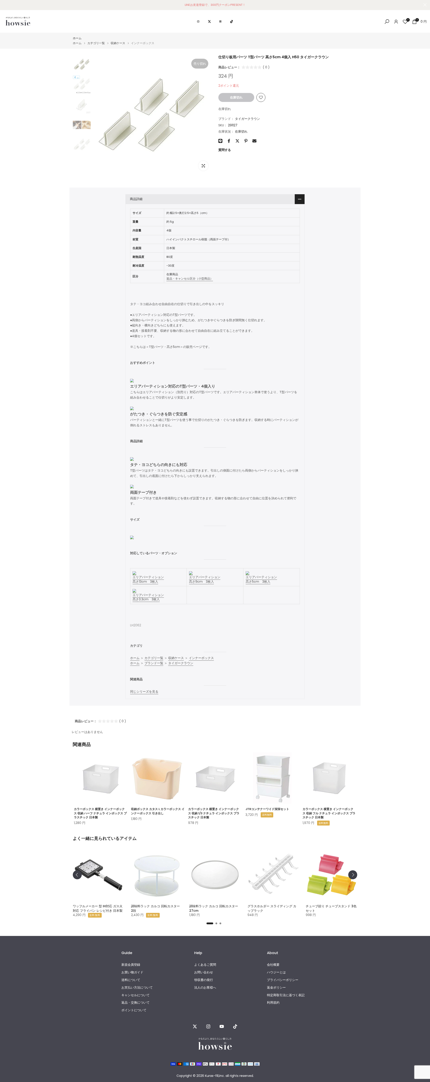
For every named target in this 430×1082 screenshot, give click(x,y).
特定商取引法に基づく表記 (286, 995)
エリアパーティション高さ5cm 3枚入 (261, 579)
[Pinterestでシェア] (246, 141)
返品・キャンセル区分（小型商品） (189, 278)
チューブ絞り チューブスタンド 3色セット (331, 908)
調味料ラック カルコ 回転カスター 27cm (213, 908)
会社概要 (273, 965)
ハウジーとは (276, 972)
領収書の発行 (203, 980)
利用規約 (273, 1002)
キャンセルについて (135, 995)
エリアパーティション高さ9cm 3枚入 (204, 579)
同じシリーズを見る (144, 691)
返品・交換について (135, 1002)
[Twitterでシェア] (237, 141)
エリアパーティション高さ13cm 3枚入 (148, 579)
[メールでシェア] (254, 141)
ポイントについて (133, 1010)
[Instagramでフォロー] (208, 1026)
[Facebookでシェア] (229, 141)
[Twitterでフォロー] (194, 1026)
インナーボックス (201, 658)
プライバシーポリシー (282, 980)
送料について (130, 980)
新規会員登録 (130, 965)
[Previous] (77, 874)
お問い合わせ (203, 972)
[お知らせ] (215, 4)
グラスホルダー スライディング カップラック (271, 908)
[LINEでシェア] (220, 141)
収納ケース (118, 43)
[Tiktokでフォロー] (235, 1026)
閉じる (5, 4)
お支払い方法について (137, 987)
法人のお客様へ (205, 987)
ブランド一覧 (153, 663)
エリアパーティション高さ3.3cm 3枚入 (148, 597)
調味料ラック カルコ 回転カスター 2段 (155, 908)
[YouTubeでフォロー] (221, 1026)
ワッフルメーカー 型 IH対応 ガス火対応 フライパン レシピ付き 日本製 (98, 908)
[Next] (352, 874)
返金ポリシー (276, 987)
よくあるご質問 (205, 965)
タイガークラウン (247, 118)
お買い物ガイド (132, 972)
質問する (224, 150)
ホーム (77, 38)
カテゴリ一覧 (96, 43)
